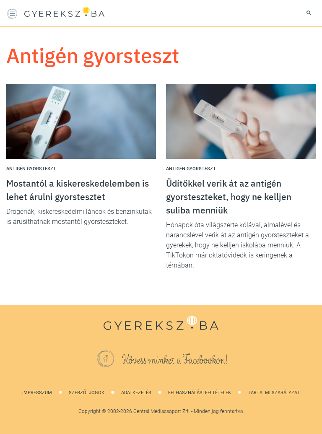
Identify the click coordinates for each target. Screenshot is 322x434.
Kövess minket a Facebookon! (175, 360)
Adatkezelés (136, 392)
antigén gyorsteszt (31, 169)
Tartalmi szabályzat (274, 392)
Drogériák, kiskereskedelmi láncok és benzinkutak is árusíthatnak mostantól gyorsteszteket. (79, 217)
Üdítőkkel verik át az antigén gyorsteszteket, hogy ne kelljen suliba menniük (228, 196)
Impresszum (37, 392)
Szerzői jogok (86, 392)
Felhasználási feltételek (199, 392)
